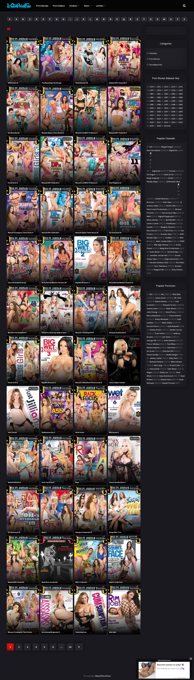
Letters (99, 5)
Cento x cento (152, 223)
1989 (180, 97)
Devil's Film (171, 205)
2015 (152, 118)
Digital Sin (173, 150)
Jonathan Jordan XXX (158, 255)
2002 (166, 108)
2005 (152, 111)
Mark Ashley (167, 322)
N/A (151, 147)
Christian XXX (167, 351)
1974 (180, 86)
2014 (180, 115)
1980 (152, 94)
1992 (166, 101)
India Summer (170, 340)
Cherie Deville (152, 354)
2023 (173, 122)
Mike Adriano (176, 361)
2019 (180, 118)
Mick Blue (177, 294)
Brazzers (150, 202)
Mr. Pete (177, 298)
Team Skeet (155, 252)
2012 (166, 115)
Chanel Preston (168, 383)
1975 (152, 90)
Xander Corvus (176, 330)
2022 (166, 122)
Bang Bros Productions (169, 248)
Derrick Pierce (153, 326)
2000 (152, 108)
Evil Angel (151, 174)
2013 (173, 115)
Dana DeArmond (166, 376)
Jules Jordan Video (164, 241)
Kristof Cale (175, 365)
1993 (173, 101)
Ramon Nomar (161, 301)
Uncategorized (155, 64)
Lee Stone (166, 337)
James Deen (160, 298)
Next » (79, 646)
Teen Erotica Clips (169, 213)
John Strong (152, 312)
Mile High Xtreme (161, 244)
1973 (173, 86)
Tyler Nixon (172, 369)
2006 (159, 111)
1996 (159, 104)
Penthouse (171, 223)
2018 (173, 118)
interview (171, 347)
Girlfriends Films (173, 181)
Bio (162, 294)
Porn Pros (169, 230)
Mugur (149, 372)
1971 (159, 86)
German (167, 126)
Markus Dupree (153, 347)
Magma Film (159, 269)
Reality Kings (152, 181)
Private (172, 171)
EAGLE (170, 178)
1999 (180, 104)
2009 (180, 111)
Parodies (153, 53)
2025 (152, 126)
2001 (159, 108)
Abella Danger (172, 354)
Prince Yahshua (153, 344)
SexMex (168, 237)
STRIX (182, 241)
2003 (173, 108)
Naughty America (168, 227)
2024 (180, 122)
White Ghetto (152, 220)
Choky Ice (164, 372)
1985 (152, 97)
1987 (166, 97)
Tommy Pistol (155, 330)
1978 (173, 90)
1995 (152, 104)
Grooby (178, 266)
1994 (180, 101)
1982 (166, 94)
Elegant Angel (167, 147)
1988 (173, 97)
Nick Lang (158, 365)
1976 (159, 90)
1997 (166, 104)
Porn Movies (42, 5)
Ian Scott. (151, 351)
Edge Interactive (172, 259)
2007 (166, 111)
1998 (173, 104)
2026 (159, 126)
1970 (152, 86)
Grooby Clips (166, 234)
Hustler (150, 227)
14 (70, 647)
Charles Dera (165, 379)
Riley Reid (173, 358)
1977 (166, 90)
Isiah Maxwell (173, 326)
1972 (166, 86)
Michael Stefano (156, 361)
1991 (159, 101)
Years (86, 5)
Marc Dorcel (152, 230)
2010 (152, 115)
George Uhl (151, 340)
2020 (152, 122)
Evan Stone (160, 333)
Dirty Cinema (177, 269)
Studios (73, 5)
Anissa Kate (154, 369)
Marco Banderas (153, 315)
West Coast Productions (157, 209)
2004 (180, 108)
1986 (159, 97)
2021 (159, 122)
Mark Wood (171, 308)
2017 (166, 118)
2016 (159, 118)
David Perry (171, 312)
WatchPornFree (103, 675)
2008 (173, 111)
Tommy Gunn (152, 308)
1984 (180, 94)
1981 (159, 94)
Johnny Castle (155, 358)
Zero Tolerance (160, 266)
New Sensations (153, 150)
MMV (149, 216)
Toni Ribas (171, 344)
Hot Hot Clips (172, 252)
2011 (159, 115)
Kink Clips (167, 202)
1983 (173, 94)
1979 (180, 90)
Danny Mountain (161, 319)
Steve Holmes (175, 315)
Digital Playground (166, 216)
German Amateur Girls (159, 262)
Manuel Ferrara (169, 305)
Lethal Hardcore (162, 198)
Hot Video (180, 262)
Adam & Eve (169, 174)
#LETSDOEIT (171, 220)
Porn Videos (59, 5)
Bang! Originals (153, 178)
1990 (152, 101)
